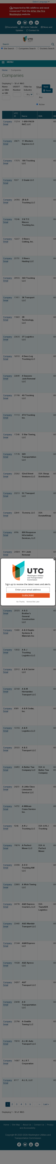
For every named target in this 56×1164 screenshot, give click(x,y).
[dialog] (28, 582)
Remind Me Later (33, 602)
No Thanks (20, 602)
